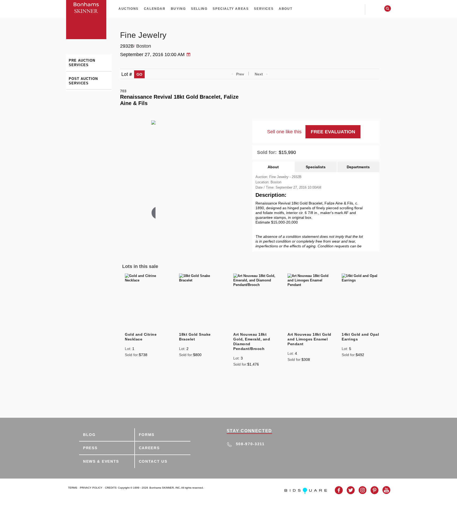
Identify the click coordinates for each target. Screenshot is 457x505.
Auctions (128, 9)
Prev (240, 74)
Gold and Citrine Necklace (141, 336)
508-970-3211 (250, 444)
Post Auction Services (83, 81)
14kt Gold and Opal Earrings (360, 336)
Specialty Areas (231, 9)
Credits (111, 487)
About (285, 9)
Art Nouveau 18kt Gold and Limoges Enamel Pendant (309, 339)
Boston (143, 46)
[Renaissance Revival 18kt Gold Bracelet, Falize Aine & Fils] (166, 166)
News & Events (101, 461)
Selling (199, 9)
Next (259, 74)
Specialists (316, 167)
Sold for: (267, 152)
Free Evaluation (333, 131)
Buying (178, 9)
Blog (89, 435)
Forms (147, 435)
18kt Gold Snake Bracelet (195, 336)
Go (139, 74)
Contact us (153, 461)
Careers (149, 448)
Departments (358, 167)
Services (263, 9)
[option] (147, 316)
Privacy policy (91, 487)
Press (90, 448)
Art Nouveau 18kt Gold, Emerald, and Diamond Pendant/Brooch (251, 341)
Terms (72, 487)
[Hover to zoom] (153, 170)
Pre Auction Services (82, 62)
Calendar (155, 9)
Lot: (128, 349)
